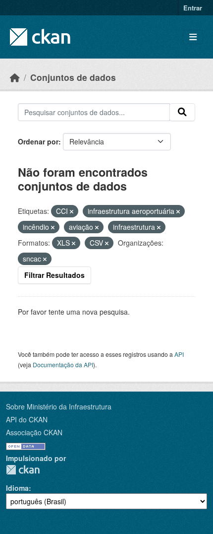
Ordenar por (38, 141)
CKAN (23, 470)
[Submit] (182, 112)
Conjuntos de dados (73, 77)
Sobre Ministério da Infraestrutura (58, 406)
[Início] (15, 77)
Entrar (192, 7)
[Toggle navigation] (193, 37)
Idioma (17, 488)
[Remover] (71, 211)
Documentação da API (63, 364)
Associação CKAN (34, 432)
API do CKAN (27, 419)
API (179, 354)
